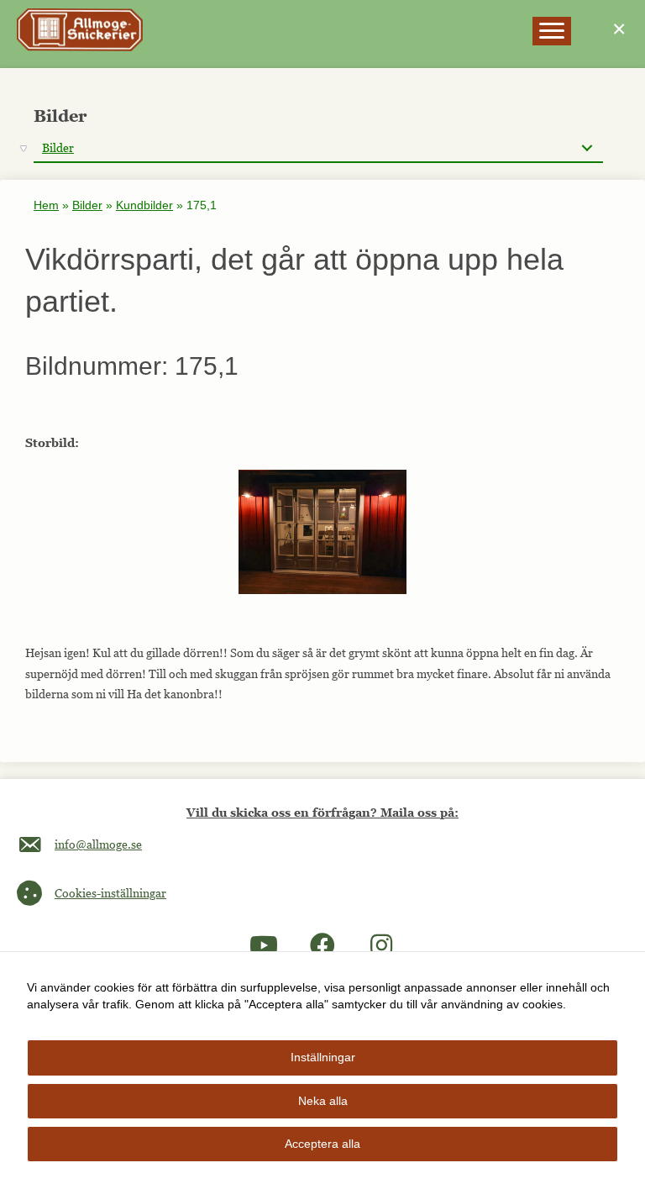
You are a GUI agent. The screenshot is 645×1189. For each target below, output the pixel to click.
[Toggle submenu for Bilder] (586, 148)
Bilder (87, 205)
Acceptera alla (322, 1143)
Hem (46, 205)
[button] (264, 945)
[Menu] (551, 31)
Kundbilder (144, 205)
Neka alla (323, 1100)
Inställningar (323, 1057)
